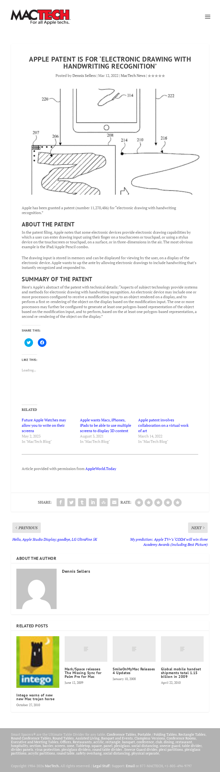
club (159, 741)
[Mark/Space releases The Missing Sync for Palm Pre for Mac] (86, 649)
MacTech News (133, 75)
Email (130, 765)
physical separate (145, 753)
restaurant (183, 741)
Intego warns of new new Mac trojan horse (35, 697)
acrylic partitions (41, 753)
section (35, 745)
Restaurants (82, 741)
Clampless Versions (149, 738)
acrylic (98, 741)
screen (60, 745)
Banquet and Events (117, 738)
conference (145, 741)
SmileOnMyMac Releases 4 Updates (134, 671)
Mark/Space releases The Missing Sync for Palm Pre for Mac (83, 673)
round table (66, 753)
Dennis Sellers (84, 75)
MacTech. (52, 765)
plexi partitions (171, 749)
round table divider (107, 749)
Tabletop (83, 745)
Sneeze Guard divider (140, 749)
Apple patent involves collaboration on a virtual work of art (163, 425)
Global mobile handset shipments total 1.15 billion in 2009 (181, 673)
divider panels (22, 749)
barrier (48, 745)
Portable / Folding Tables (157, 734)
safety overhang (89, 753)
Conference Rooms (181, 738)
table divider (191, 745)
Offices (65, 741)
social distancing (144, 745)
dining (169, 741)
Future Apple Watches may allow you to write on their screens (44, 425)
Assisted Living (87, 738)
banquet (128, 741)
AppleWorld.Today (100, 468)
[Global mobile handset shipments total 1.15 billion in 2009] (182, 649)
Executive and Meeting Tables (34, 741)
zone (70, 745)
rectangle (112, 741)
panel (108, 745)
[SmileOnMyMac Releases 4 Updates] (134, 649)
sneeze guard (170, 745)
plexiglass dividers (76, 749)
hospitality (19, 745)
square (96, 745)
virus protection (47, 749)
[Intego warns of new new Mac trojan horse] (37, 662)
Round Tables (63, 738)
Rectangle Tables (192, 734)
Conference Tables (121, 734)
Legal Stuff (101, 765)
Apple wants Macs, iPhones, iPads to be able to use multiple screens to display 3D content (105, 425)
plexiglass (122, 745)
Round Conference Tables (31, 738)
